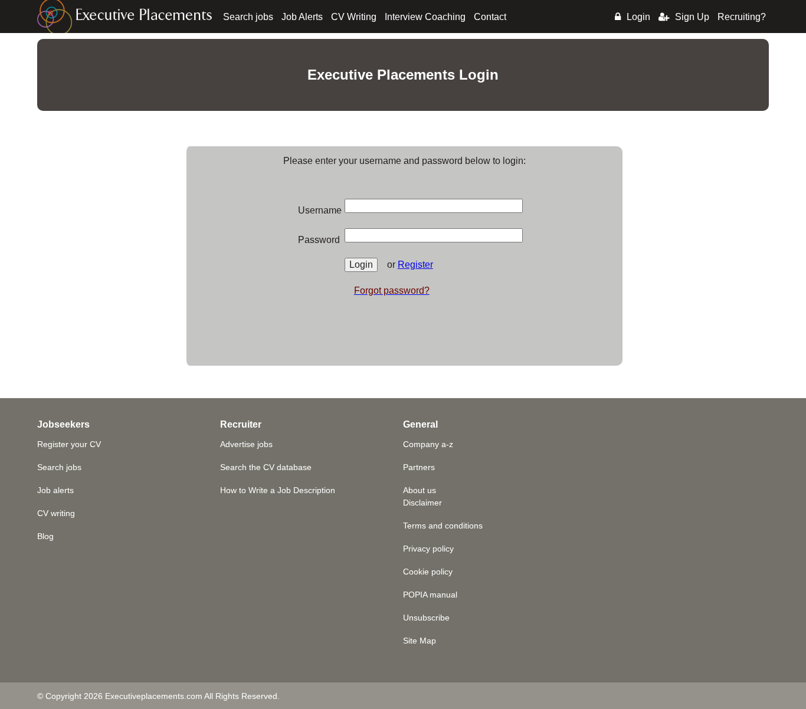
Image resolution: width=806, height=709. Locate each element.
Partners (419, 467)
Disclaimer (422, 502)
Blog (45, 536)
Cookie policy (428, 571)
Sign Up (692, 17)
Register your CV (69, 444)
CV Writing (353, 17)
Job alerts (55, 490)
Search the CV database (266, 467)
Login (638, 17)
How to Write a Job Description (277, 490)
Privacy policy (428, 548)
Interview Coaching (425, 17)
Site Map (419, 640)
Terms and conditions (443, 525)
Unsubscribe (426, 617)
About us (419, 490)
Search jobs (248, 17)
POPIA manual (430, 594)
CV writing (56, 513)
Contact (490, 17)
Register (415, 265)
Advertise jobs (246, 444)
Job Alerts (302, 17)
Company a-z (428, 444)
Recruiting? (741, 17)
